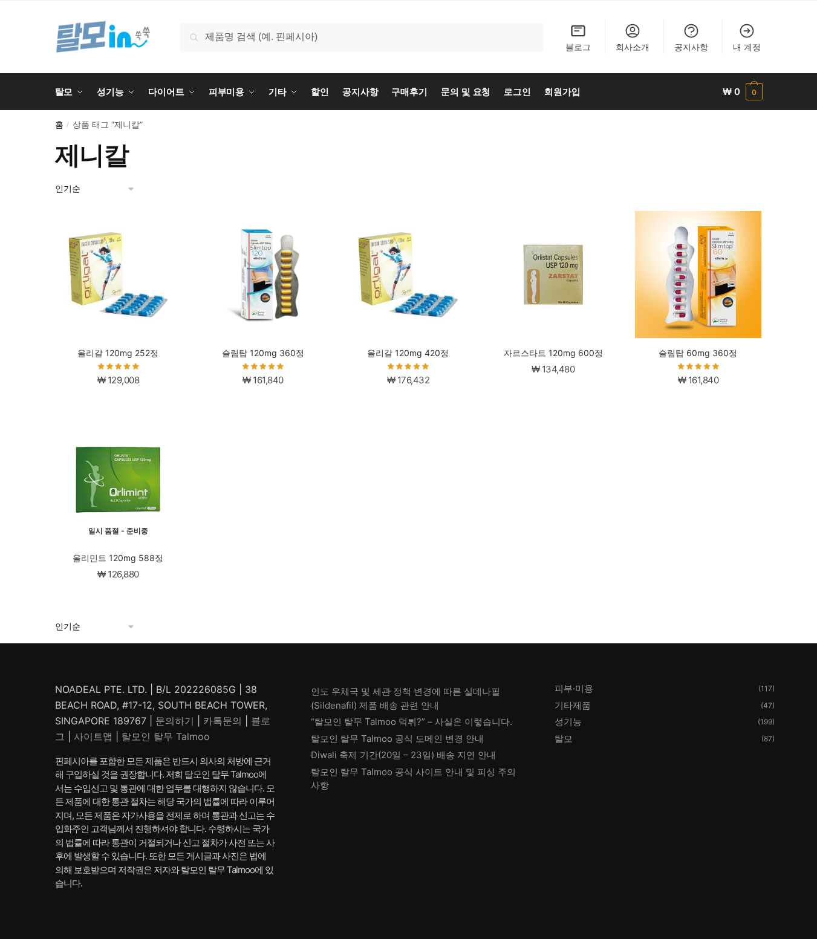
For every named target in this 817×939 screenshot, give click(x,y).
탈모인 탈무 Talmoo (166, 736)
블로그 (578, 47)
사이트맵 (93, 736)
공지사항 (691, 47)
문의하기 (174, 721)
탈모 (564, 738)
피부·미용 (574, 688)
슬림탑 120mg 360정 (263, 353)
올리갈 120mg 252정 (117, 353)
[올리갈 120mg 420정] (408, 274)
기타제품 (573, 705)
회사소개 (632, 47)
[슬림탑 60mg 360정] (698, 274)
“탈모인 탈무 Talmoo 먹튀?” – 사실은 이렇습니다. (411, 721)
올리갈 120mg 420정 (408, 353)
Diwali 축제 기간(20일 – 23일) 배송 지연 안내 (403, 755)
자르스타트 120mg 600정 (553, 353)
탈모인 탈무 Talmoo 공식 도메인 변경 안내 (397, 738)
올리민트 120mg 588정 (118, 558)
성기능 (568, 721)
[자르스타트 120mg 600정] (553, 274)
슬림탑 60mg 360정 (698, 353)
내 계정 (747, 47)
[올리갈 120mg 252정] (118, 274)
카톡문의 (222, 721)
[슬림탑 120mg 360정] (263, 274)
